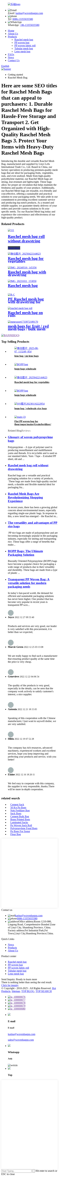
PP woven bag (21, 42)
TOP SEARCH (44, 991)
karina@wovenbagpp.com (29, 13)
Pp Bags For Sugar (20, 831)
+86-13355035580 (29, 25)
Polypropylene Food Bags (23, 828)
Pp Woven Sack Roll (21, 825)
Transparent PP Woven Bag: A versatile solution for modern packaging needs (28, 583)
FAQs (11, 54)
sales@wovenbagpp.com (21, 1039)
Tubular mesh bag (23, 48)
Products (12, 36)
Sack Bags (15, 813)
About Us (13, 33)
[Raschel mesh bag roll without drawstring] (11, 230)
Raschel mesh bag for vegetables (26, 260)
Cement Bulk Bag (19, 816)
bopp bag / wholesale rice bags (30, 408)
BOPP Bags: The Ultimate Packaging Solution (25, 552)
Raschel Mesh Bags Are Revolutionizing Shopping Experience (25, 497)
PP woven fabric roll (25, 45)
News (11, 57)
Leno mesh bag (22, 51)
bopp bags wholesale (25, 368)
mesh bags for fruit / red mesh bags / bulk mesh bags (28, 329)
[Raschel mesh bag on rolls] (20, 308)
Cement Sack (17, 804)
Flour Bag (15, 834)
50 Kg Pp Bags (18, 807)
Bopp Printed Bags (20, 819)
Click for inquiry (10, 985)
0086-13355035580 (22, 19)
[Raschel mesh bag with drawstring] (22, 267)
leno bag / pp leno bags (26, 356)
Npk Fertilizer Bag (20, 810)
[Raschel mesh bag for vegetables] (24, 253)
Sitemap (16, 991)
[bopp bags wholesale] (21, 364)
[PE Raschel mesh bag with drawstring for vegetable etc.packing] (11, 294)
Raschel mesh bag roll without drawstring (26, 238)
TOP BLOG (27, 991)
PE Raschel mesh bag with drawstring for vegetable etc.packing (26, 302)
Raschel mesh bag (23, 39)
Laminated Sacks (19, 822)
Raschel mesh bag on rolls (25, 314)
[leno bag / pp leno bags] (32, 351)
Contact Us (14, 60)
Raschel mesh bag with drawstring (27, 273)
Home (11, 30)
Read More (14, 248)
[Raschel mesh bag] (22, 281)
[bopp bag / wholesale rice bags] (29, 403)
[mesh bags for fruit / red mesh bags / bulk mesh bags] (23, 321)
